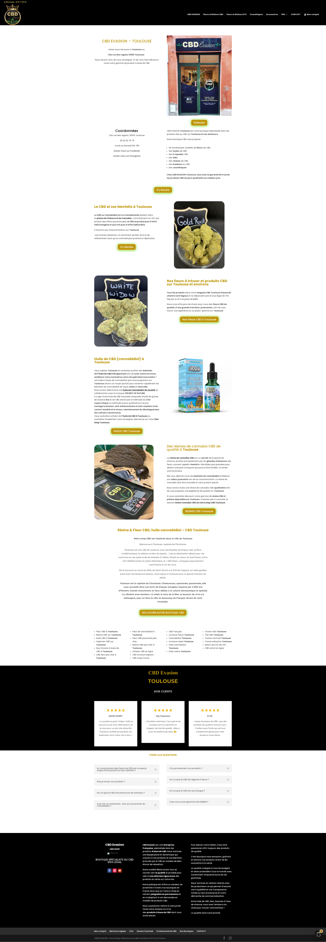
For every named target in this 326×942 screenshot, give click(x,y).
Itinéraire (199, 122)
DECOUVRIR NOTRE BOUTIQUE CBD (163, 612)
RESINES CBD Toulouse (199, 511)
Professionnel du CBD (166, 931)
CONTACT (296, 15)
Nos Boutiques (186, 931)
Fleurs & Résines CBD (213, 15)
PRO (283, 15)
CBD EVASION (193, 15)
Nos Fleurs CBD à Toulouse (199, 319)
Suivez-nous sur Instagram (127, 156)
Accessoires (272, 15)
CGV (131, 931)
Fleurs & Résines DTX (237, 15)
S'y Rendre (163, 190)
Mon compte (313, 15)
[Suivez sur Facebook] (109, 871)
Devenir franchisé (145, 931)
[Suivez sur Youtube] (120, 871)
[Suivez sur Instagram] (115, 871)
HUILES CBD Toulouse (127, 431)
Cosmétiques (256, 15)
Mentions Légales (118, 931)
